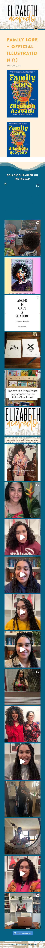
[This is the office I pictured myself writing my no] (22, 911)
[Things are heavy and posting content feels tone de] (22, 388)
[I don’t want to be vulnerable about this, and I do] (22, 649)
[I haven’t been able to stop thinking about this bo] (22, 761)
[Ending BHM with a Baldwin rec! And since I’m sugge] (22, 537)
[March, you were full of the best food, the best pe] (22, 238)
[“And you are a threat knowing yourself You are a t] (22, 201)
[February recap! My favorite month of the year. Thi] (22, 500)
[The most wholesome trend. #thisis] (22, 462)
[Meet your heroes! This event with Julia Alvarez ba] (22, 724)
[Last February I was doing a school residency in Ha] (22, 836)
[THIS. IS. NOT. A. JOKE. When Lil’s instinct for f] (22, 275)
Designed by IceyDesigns (29, 944)
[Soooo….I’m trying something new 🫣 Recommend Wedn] (22, 874)
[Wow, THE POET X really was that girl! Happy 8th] (22, 350)
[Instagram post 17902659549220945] (22, 425)
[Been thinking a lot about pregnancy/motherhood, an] (22, 612)
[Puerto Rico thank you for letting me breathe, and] (22, 687)
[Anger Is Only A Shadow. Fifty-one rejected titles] (22, 313)
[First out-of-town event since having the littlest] (22, 799)
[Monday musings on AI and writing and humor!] (22, 574)
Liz (10, 66)
